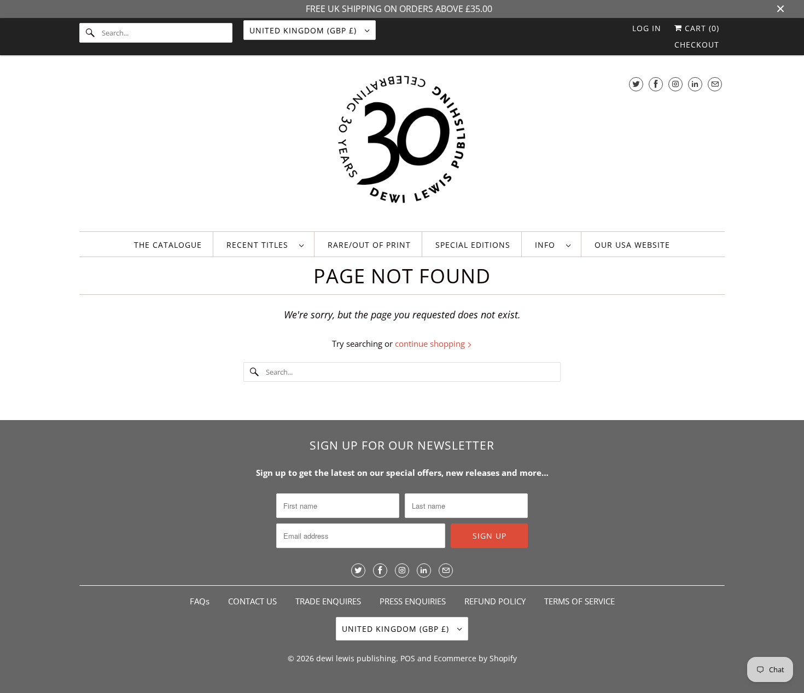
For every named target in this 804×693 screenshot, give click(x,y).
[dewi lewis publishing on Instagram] (675, 84)
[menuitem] (264, 244)
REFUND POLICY (495, 601)
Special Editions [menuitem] (472, 245)
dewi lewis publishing (356, 658)
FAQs (199, 601)
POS (407, 658)
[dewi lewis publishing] (402, 146)
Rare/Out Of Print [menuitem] (369, 245)
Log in (646, 28)
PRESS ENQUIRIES (413, 601)
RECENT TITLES (260, 245)
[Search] (90, 33)
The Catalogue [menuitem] (168, 245)
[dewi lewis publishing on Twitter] (636, 84)
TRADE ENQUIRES (328, 601)
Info (548, 245)
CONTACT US (252, 601)
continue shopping (431, 343)
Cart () (700, 28)
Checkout (696, 44)
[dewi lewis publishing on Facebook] (656, 84)
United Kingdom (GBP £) (304, 30)
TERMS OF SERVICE (579, 601)
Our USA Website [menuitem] (632, 245)
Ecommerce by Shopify (475, 658)
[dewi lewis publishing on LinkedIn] (695, 84)
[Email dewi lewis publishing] (715, 84)
